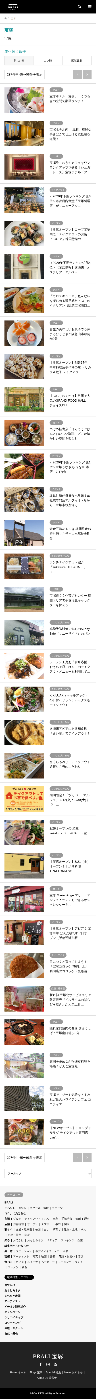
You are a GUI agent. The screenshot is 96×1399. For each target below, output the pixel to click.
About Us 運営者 (47, 1377)
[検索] (79, 6)
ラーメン (13, 1267)
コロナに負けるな (15, 1213)
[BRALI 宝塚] (12, 6)
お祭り (23, 1208)
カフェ (20, 1261)
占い (46, 1229)
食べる (8, 1261)
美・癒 (8, 1251)
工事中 (57, 1224)
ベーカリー (48, 1261)
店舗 (7, 1224)
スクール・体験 (39, 1208)
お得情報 (18, 1224)
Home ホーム (18, 1372)
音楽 (80, 1256)
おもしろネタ (35, 1240)
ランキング (67, 1240)
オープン (32, 1224)
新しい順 (19, 60)
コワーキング (12, 1322)
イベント (9, 1208)
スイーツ (32, 1261)
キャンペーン (12, 1312)
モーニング (64, 1261)
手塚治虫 (66, 1218)
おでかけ (18, 1240)
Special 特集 (53, 1372)
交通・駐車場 (24, 1229)
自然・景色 (14, 1235)
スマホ (45, 1224)
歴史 (87, 1218)
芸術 (7, 1256)
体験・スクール (13, 1328)
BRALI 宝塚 (48, 1356)
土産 (55, 1218)
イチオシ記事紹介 (15, 1306)
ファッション (24, 1251)
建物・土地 (70, 1229)
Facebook (40, 1364)
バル (46, 1218)
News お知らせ (73, 1372)
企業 (80, 1240)
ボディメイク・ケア (47, 1251)
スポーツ (57, 1208)
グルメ (17, 1218)
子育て (57, 1229)
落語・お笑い (67, 1256)
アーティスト (21, 1256)
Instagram (48, 1364)
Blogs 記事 (35, 1372)
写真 (35, 1256)
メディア (52, 1240)
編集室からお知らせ (16, 1245)
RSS (55, 1364)
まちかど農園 (12, 1295)
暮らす (8, 1229)
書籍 (52, 1256)
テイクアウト (33, 1218)
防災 (27, 1235)
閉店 (66, 1224)
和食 (24, 1267)
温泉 (65, 1251)
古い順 (48, 60)
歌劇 (78, 1218)
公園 (38, 1229)
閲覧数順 (76, 60)
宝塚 (7, 1218)
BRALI (8, 1202)
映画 (44, 1256)
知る (7, 1240)
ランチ (79, 1261)
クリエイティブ (13, 1317)
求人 (83, 1229)
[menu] (89, 6)
